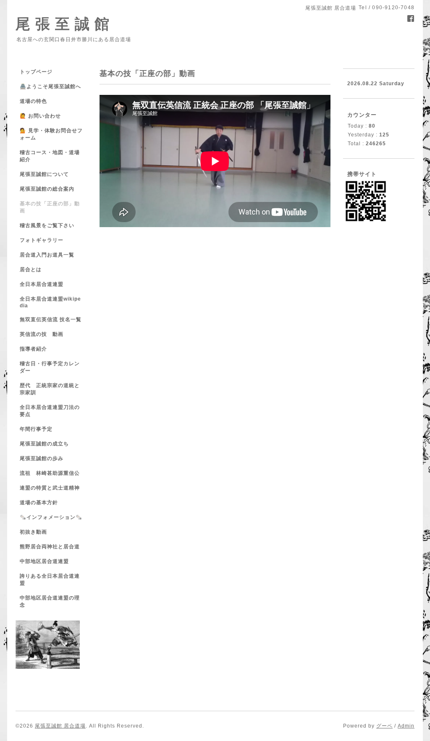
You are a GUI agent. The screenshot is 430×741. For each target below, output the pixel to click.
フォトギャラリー (41, 240)
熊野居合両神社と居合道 (50, 547)
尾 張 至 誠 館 (63, 24)
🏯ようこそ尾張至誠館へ (50, 86)
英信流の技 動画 (41, 334)
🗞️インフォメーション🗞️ (51, 517)
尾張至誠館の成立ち (44, 444)
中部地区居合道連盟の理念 (50, 601)
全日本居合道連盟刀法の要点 (50, 410)
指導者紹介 (33, 349)
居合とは (31, 269)
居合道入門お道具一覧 (47, 255)
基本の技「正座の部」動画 (50, 207)
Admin (406, 726)
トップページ (36, 72)
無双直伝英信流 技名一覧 (50, 319)
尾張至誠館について (44, 174)
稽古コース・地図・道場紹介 (50, 155)
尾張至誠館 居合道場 (60, 726)
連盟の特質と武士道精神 (50, 488)
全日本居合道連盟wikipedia (50, 302)
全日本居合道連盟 (41, 284)
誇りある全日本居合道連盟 (50, 579)
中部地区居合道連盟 (44, 561)
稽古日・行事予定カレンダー (50, 367)
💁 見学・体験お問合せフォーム (51, 134)
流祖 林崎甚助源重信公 (50, 473)
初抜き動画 (33, 532)
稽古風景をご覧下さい (47, 225)
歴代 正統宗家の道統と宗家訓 (50, 388)
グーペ (384, 726)
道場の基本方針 (39, 502)
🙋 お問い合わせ (40, 116)
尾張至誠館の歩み (41, 458)
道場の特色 (36, 101)
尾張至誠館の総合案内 (47, 189)
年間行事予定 (36, 429)
